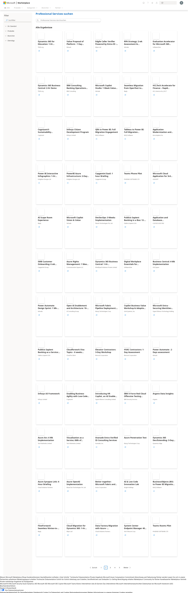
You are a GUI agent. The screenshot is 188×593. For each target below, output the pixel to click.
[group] (39, 51)
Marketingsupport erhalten (26, 579)
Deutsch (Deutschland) (8, 588)
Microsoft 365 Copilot (56, 584)
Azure (25, 584)
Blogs (24, 577)
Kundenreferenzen (33, 577)
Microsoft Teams (70, 584)
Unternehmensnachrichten (132, 584)
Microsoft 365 (42, 584)
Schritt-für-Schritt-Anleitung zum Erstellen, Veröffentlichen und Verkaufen (82, 579)
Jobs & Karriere (96, 584)
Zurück (94, 568)
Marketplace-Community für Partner (147, 579)
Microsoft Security (15, 584)
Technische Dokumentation (80, 577)
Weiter (126, 568)
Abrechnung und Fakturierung (145, 577)
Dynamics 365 (32, 584)
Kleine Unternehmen (83, 584)
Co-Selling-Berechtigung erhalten (121, 579)
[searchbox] (19, 20)
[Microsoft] (9, 3)
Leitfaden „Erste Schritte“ (61, 577)
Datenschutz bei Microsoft (151, 584)
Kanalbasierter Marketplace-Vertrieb (173, 579)
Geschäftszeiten (45, 577)
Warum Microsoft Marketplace (11, 577)
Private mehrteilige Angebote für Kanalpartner (16, 581)
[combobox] (69, 20)
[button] (37, 20)
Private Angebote (96, 577)
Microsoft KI (4, 584)
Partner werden (161, 577)
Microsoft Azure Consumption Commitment (119, 577)
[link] (49, 51)
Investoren (165, 584)
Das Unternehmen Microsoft (113, 584)
